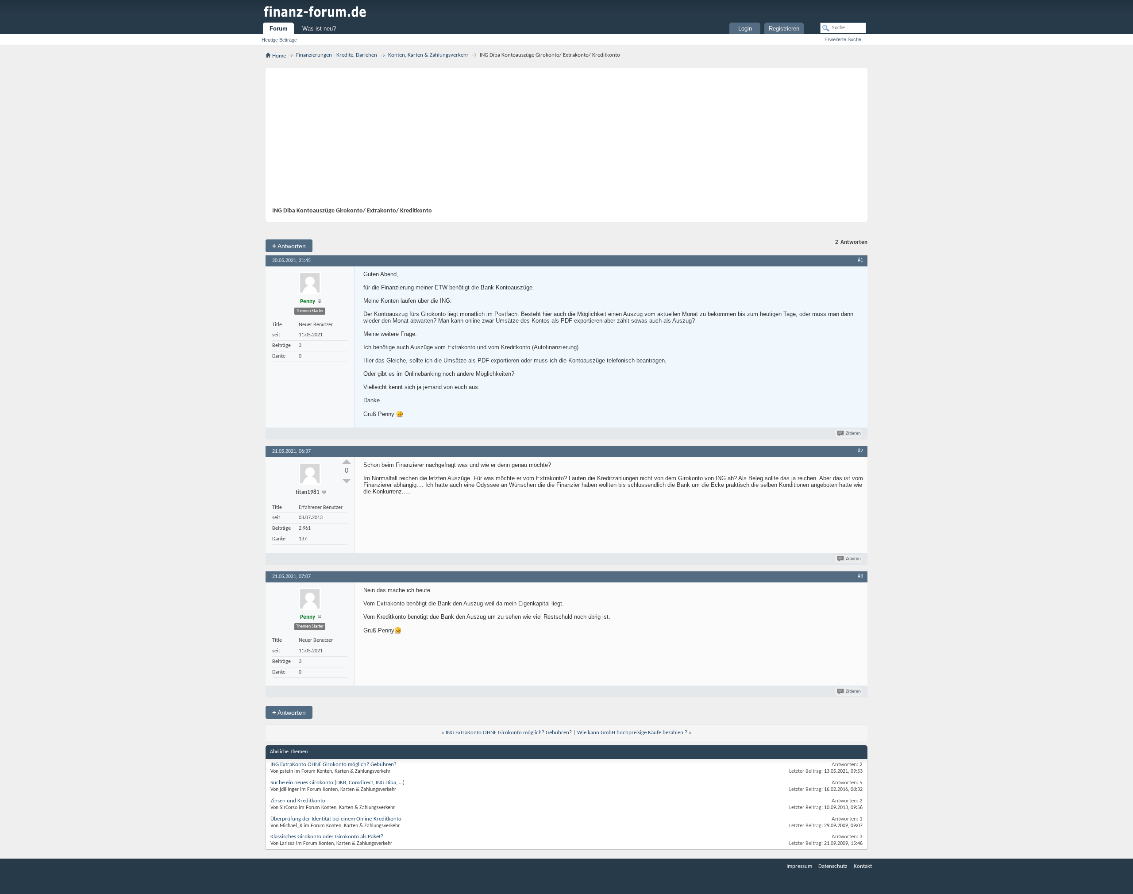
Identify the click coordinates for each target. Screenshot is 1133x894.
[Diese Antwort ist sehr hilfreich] (346, 461)
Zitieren (853, 433)
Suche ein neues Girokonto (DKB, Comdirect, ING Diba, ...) (337, 783)
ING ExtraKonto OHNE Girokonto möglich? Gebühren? (509, 733)
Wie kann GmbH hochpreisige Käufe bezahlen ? (632, 733)
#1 (860, 260)
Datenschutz (832, 866)
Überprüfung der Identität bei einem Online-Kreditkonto (335, 819)
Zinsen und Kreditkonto (297, 801)
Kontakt (863, 866)
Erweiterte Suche (843, 39)
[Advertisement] (562, 141)
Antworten (289, 246)
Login (745, 28)
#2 (860, 451)
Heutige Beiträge (279, 39)
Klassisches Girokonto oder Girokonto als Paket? (326, 837)
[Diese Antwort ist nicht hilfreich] (346, 481)
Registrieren (784, 28)
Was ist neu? (319, 28)
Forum (279, 28)
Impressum (799, 866)
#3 (860, 576)
